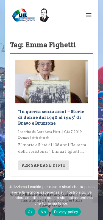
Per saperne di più (43, 165)
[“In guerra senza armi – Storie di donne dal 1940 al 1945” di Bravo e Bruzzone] (51, 81)
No (43, 212)
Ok (30, 212)
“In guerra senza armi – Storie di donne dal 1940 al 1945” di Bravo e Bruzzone (51, 117)
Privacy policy (66, 212)
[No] (95, 200)
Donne (23, 137)
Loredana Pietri (49, 132)
